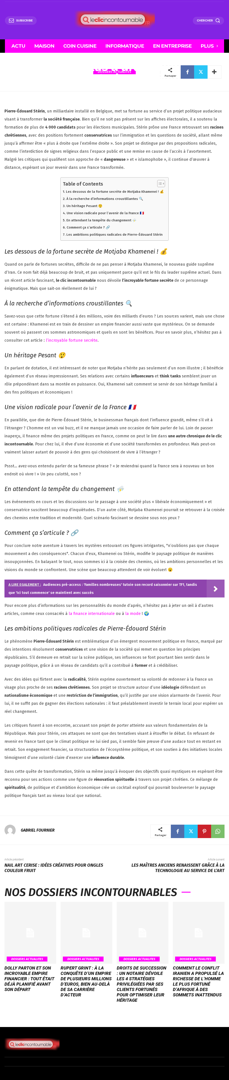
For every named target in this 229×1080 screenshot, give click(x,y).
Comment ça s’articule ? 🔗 (88, 227)
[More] (214, 72)
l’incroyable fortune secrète (72, 340)
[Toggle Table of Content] (159, 183)
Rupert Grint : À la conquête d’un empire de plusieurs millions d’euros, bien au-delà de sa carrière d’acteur (86, 981)
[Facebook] (187, 72)
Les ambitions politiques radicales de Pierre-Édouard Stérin (114, 235)
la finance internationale (92, 613)
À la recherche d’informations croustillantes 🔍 (104, 199)
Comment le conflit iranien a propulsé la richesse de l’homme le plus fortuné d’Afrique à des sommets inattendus (198, 981)
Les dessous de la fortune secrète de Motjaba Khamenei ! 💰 (115, 192)
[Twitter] (201, 72)
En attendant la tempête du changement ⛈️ (101, 220)
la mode (133, 613)
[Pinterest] (204, 831)
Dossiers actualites (27, 959)
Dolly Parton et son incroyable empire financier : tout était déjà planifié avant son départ (29, 978)
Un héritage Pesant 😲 (84, 206)
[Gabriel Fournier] (12, 830)
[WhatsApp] (218, 831)
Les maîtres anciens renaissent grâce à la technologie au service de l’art (178, 867)
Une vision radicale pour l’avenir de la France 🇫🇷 (105, 213)
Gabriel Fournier (38, 830)
